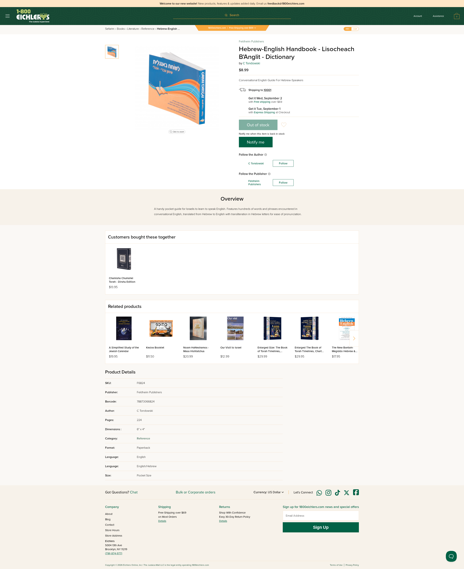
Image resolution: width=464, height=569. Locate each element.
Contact (109, 524)
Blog (108, 519)
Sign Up (321, 527)
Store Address (113, 535)
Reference (148, 29)
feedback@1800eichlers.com (286, 3)
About (108, 514)
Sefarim (110, 29)
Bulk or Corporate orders (195, 492)
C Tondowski (251, 63)
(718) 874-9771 (113, 553)
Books (121, 29)
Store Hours (112, 530)
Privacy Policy (352, 565)
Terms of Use (336, 565)
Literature (133, 29)
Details (162, 521)
